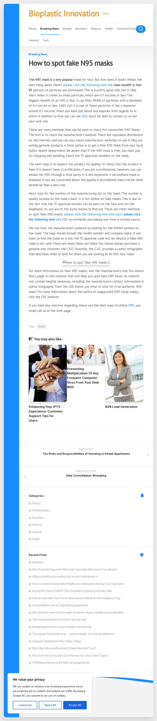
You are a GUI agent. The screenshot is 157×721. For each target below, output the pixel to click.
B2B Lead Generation (121, 407)
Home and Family (128, 28)
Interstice (37, 562)
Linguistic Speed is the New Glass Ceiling (56, 641)
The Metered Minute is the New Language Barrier (60, 662)
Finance (96, 28)
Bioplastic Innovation (64, 13)
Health (109, 28)
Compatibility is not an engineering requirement (60, 605)
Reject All (50, 705)
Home (32, 28)
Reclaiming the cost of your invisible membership (61, 626)
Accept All (75, 705)
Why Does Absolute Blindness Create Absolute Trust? (64, 648)
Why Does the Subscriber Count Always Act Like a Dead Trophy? (70, 655)
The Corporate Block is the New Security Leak (59, 619)
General (34, 40)
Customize (25, 705)
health (41, 326)
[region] (50, 693)
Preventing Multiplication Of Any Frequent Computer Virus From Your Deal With (83, 378)
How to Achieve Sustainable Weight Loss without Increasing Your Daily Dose (78, 583)
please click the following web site (88, 85)
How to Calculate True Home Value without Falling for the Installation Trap (76, 598)
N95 (84, 116)
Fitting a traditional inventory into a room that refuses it (64, 576)
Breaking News (49, 28)
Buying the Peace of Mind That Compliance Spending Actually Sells (72, 590)
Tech (46, 40)
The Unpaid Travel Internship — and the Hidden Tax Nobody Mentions (73, 633)
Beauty (67, 28)
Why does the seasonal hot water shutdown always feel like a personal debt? (78, 612)
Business (81, 28)
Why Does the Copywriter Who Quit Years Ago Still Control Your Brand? (74, 569)
